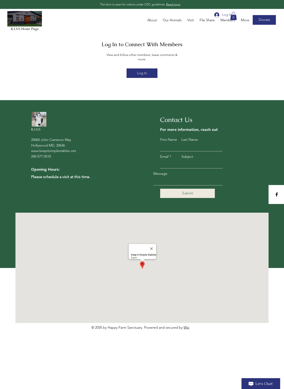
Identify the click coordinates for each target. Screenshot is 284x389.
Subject (187, 156)
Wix (186, 327)
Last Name (189, 139)
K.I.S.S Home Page (25, 29)
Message (160, 173)
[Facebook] (276, 194)
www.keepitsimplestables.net (53, 151)
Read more (173, 4)
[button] (264, 20)
